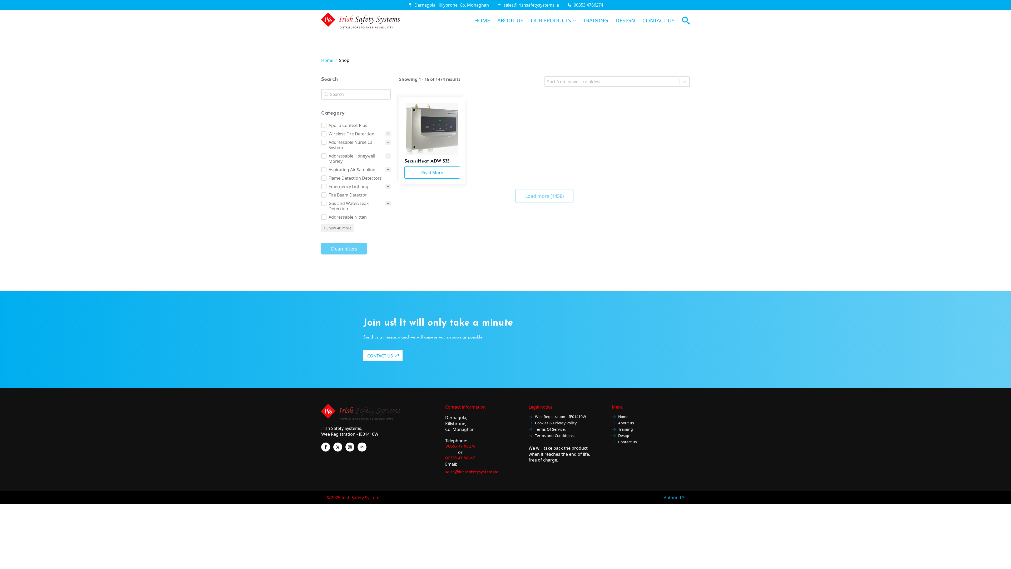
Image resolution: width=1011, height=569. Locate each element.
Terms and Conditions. (555, 436)
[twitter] (337, 447)
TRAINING (595, 20)
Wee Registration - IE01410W (560, 417)
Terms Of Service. (550, 429)
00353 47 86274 (460, 446)
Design (624, 436)
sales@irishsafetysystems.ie (531, 5)
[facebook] (325, 447)
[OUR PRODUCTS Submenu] (573, 20)
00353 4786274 (588, 5)
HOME (482, 20)
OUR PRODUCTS (551, 20)
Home (327, 60)
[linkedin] (362, 447)
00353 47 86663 (460, 458)
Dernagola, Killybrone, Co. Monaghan (451, 5)
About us (626, 423)
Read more (432, 172)
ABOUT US (510, 20)
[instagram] (349, 447)
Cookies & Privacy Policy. (556, 423)
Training (625, 429)
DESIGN (625, 20)
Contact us (627, 442)
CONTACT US (658, 20)
